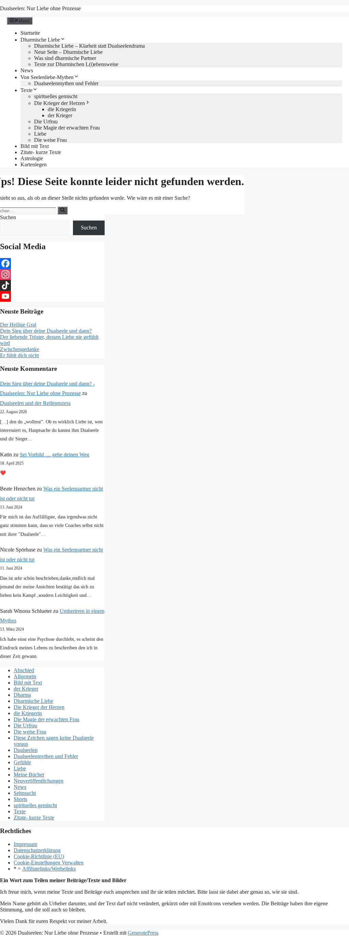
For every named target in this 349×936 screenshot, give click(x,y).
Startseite (30, 33)
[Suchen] (62, 210)
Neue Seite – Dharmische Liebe (68, 52)
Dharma (22, 695)
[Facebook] (52, 263)
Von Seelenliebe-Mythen (47, 77)
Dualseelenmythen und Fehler (66, 83)
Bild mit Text (34, 146)
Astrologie (31, 158)
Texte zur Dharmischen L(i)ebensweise (76, 64)
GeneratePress (143, 933)
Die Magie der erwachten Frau (67, 128)
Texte (26, 90)
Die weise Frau (50, 140)
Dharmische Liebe (40, 40)
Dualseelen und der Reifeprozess (35, 403)
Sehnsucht (25, 793)
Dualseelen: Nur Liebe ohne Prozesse (40, 8)
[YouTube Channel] (52, 296)
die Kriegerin (62, 109)
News (26, 70)
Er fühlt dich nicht (19, 355)
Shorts (20, 799)
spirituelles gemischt (55, 96)
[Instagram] (52, 274)
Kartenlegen (33, 164)
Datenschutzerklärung (37, 850)
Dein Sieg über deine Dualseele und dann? (46, 331)
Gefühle (22, 762)
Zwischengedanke (19, 349)
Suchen (8, 217)
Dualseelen (25, 750)
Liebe (40, 134)
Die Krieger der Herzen (59, 103)
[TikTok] (52, 285)
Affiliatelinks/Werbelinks (49, 869)
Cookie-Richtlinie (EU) (39, 856)
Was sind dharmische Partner (65, 58)
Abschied (24, 670)
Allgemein (25, 676)
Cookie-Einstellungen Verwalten (49, 862)
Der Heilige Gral (18, 325)
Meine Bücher (29, 775)
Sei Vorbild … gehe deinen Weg (54, 454)
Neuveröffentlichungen (38, 781)
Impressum (25, 844)
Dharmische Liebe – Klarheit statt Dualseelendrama (89, 46)
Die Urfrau (46, 121)
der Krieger (60, 115)
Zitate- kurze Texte (40, 152)
